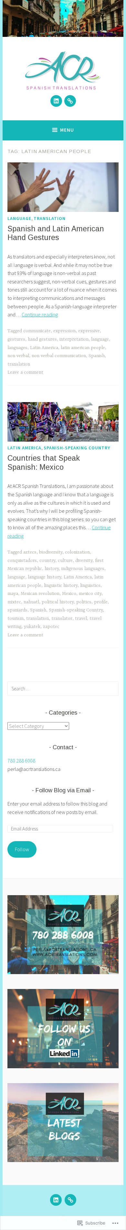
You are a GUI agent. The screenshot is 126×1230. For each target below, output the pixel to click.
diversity (83, 560)
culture (65, 560)
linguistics (90, 585)
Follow (22, 849)
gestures (16, 339)
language (19, 218)
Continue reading (40, 314)
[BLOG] (70, 1200)
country (47, 560)
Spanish (97, 355)
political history (58, 602)
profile (101, 602)
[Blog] (70, 101)
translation (50, 218)
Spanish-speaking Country (77, 448)
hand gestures (42, 339)
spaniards (17, 610)
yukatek (32, 626)
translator (61, 618)
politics (83, 602)
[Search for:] (63, 688)
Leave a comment (25, 372)
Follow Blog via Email (63, 790)
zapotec (51, 626)
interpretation (74, 339)
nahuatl (31, 602)
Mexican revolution (40, 593)
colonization (77, 552)
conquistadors (22, 560)
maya (12, 593)
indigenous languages (82, 568)
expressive (89, 331)
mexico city (90, 593)
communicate (37, 331)
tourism (15, 618)
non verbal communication (59, 355)
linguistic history (61, 585)
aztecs (30, 552)
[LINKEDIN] (56, 1200)
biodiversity (50, 552)
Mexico (69, 593)
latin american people (83, 347)
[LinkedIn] (56, 101)
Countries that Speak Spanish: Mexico (43, 462)
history (52, 568)
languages (17, 347)
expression (64, 331)
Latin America (44, 347)
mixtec (14, 602)
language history (44, 577)
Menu (67, 130)
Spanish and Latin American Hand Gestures (55, 233)
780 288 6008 (21, 760)
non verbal (18, 355)
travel (81, 618)
